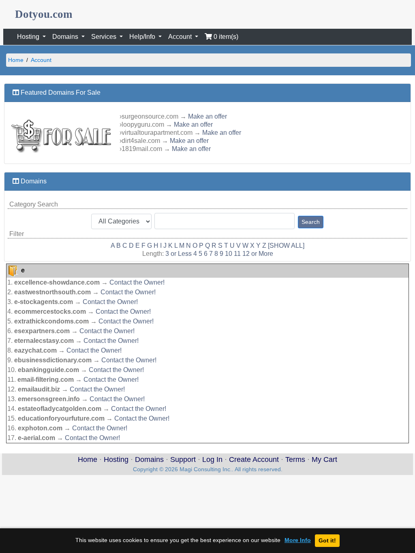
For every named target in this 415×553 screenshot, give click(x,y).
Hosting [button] (29, 36)
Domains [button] (66, 36)
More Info (298, 540)
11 (237, 253)
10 (228, 253)
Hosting (116, 459)
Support (183, 459)
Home (16, 60)
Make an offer (207, 116)
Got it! (327, 540)
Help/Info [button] (143, 36)
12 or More (257, 253)
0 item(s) (225, 36)
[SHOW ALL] (286, 245)
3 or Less (178, 253)
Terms (295, 459)
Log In (212, 459)
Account (41, 60)
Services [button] (104, 36)
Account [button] (180, 36)
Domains (149, 459)
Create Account (254, 459)
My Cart (324, 459)
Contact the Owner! (137, 282)
